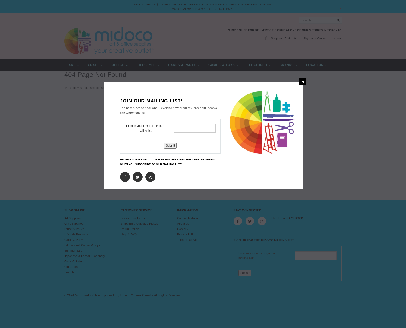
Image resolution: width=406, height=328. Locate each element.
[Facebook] (125, 176)
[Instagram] (150, 176)
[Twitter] (137, 176)
